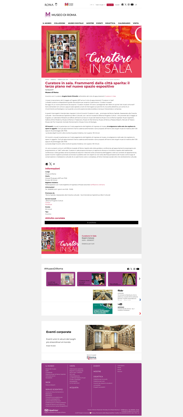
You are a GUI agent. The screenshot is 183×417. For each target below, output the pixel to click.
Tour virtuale (114, 284)
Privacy (94, 413)
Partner (120, 371)
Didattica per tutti (63, 79)
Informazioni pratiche (76, 369)
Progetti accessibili (99, 387)
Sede (48, 382)
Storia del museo (51, 369)
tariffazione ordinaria (97, 185)
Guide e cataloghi (75, 379)
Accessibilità (73, 381)
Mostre (90, 23)
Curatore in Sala (110, 96)
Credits (117, 413)
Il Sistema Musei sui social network (84, 282)
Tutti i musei (100, 5)
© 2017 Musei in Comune (82, 413)
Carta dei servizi (50, 376)
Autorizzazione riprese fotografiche (56, 406)
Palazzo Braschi (50, 385)
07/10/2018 (128, 297)
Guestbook (49, 372)
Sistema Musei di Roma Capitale (56, 374)
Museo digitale (75, 23)
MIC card (72, 374)
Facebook (48, 204)
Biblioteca (49, 395)
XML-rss (137, 413)
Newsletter (49, 378)
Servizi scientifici (54, 389)
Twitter (48, 202)
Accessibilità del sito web (127, 413)
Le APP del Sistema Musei (52, 283)
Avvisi (119, 369)
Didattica (110, 23)
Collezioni (59, 23)
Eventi (99, 23)
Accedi (117, 5)
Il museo (47, 23)
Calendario (124, 23)
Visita (136, 23)
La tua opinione (74, 383)
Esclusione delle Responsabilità (105, 413)
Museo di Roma (64, 15)
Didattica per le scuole (100, 379)
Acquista (110, 5)
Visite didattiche (75, 376)
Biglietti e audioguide (76, 370)
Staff (47, 370)
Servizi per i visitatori (76, 372)
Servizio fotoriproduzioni (53, 401)
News (119, 367)
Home (47, 79)
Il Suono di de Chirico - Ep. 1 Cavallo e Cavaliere (126, 309)
